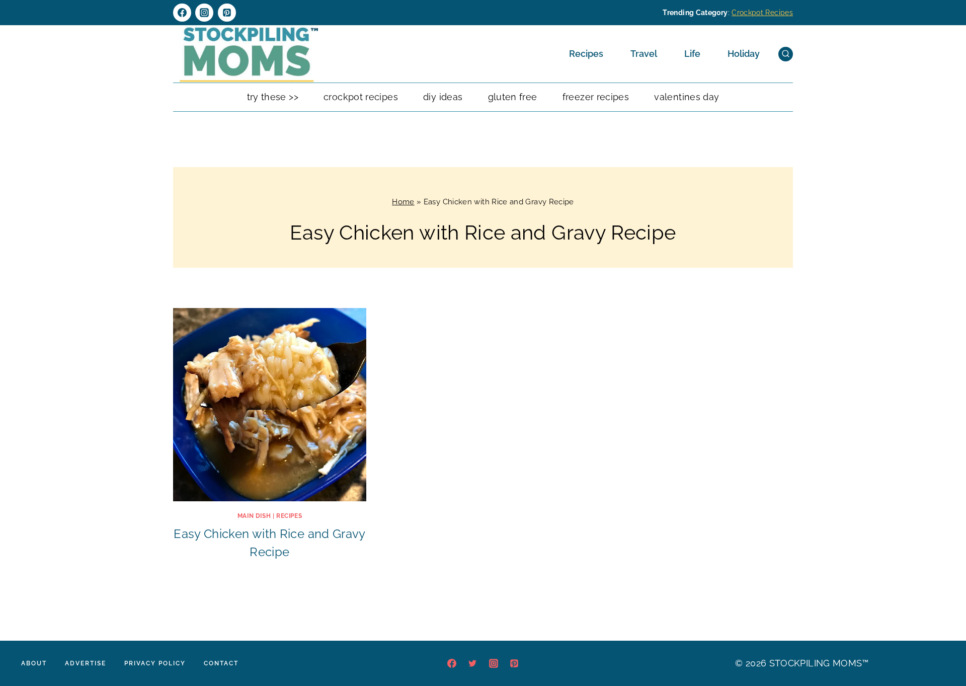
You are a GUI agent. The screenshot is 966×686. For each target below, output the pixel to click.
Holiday (744, 53)
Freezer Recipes (595, 97)
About (34, 663)
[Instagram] (204, 13)
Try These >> (272, 97)
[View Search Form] (785, 54)
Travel (643, 53)
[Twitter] (472, 663)
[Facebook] (182, 13)
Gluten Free (512, 97)
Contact (221, 663)
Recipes (586, 53)
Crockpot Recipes (762, 13)
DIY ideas (442, 97)
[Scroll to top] (943, 648)
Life (692, 53)
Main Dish (254, 515)
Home (403, 201)
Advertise (85, 663)
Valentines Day (686, 97)
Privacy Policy (155, 663)
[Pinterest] (227, 13)
